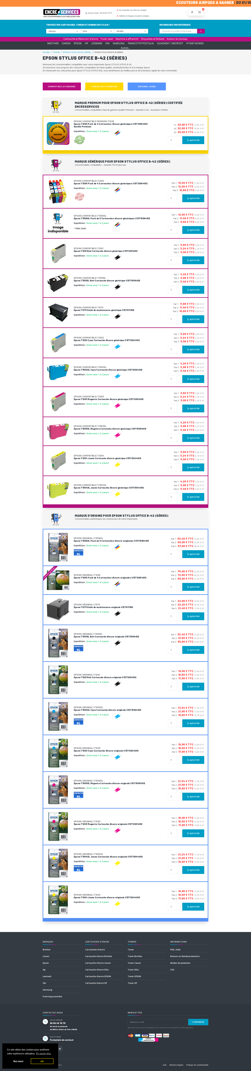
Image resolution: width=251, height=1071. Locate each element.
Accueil (46, 52)
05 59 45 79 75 (58, 1023)
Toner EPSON (134, 976)
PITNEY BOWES (195, 43)
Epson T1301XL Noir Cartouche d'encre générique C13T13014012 (107, 279)
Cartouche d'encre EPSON (98, 976)
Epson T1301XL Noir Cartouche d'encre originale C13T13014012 (106, 635)
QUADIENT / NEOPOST (170, 43)
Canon (46, 956)
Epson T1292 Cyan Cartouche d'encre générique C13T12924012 (107, 338)
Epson (46, 963)
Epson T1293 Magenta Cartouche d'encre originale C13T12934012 (108, 822)
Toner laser (106, 38)
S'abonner (198, 1022)
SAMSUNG (119, 43)
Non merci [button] (18, 1061)
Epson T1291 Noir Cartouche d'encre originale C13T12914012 (105, 676)
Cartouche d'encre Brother (98, 956)
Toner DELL (133, 969)
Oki (44, 983)
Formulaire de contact (61, 1040)
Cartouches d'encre (95, 949)
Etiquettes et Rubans (152, 38)
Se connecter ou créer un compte (132, 10)
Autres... (125, 47)
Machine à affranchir (127, 38)
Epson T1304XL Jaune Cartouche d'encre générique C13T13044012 (109, 486)
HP (86, 43)
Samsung (47, 989)
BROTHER (53, 43)
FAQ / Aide (175, 949)
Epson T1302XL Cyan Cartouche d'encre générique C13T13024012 (108, 368)
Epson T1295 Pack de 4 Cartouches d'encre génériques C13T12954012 (111, 182)
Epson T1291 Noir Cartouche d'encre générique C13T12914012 (106, 249)
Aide (165, 1065)
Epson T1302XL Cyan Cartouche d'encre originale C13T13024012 (107, 708)
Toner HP (132, 983)
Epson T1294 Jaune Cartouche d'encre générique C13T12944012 (107, 457)
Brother (47, 949)
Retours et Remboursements (185, 956)
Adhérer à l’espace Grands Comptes (134, 16)
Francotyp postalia (52, 996)
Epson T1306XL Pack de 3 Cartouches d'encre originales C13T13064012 (111, 539)
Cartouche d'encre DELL (97, 969)
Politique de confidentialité (197, 1065)
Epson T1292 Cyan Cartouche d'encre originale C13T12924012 (106, 749)
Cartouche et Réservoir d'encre (80, 38)
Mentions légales (176, 1065)
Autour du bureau (177, 38)
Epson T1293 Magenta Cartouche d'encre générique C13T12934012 (109, 397)
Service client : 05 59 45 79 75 (100, 13)
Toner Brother (135, 956)
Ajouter (194, 140)
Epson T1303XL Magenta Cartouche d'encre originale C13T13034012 (109, 782)
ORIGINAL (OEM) (147, 86)
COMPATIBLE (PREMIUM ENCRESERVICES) (104, 87)
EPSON (78, 43)
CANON (66, 43)
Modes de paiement (180, 963)
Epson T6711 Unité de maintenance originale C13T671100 (103, 605)
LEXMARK (96, 43)
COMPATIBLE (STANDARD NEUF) (62, 87)
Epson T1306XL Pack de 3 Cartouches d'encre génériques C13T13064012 (112, 217)
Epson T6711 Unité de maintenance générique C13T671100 (104, 308)
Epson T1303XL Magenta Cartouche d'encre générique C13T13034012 (110, 427)
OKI (107, 43)
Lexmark (47, 976)
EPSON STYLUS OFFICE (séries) (77, 52)
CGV (172, 969)
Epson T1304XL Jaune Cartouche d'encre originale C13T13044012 (108, 855)
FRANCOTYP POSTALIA (141, 43)
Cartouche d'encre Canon (98, 963)
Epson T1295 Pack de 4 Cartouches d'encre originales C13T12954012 (110, 576)
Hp (44, 969)
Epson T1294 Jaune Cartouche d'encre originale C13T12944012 (107, 896)
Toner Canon (134, 963)
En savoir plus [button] (43, 1053)
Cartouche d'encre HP (96, 983)
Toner (131, 949)
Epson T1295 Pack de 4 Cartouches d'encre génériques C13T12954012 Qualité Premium (111, 124)
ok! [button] (42, 1061)
